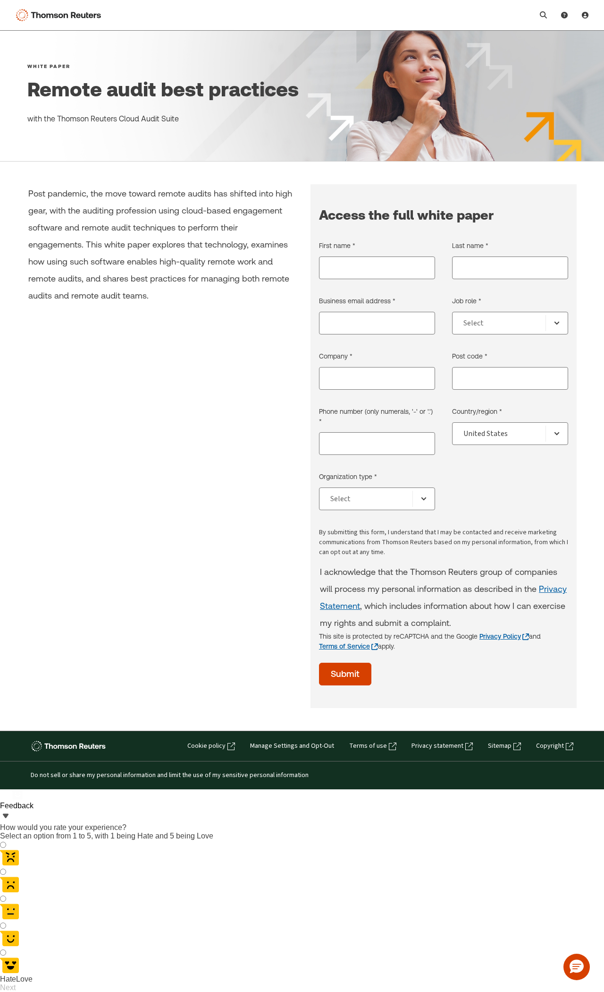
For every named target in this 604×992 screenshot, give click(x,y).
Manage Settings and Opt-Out (292, 746)
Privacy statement (437, 746)
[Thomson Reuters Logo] (60, 15)
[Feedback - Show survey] (5, 816)
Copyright (550, 746)
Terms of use (368, 746)
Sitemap (500, 746)
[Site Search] (543, 15)
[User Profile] (585, 15)
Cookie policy (206, 746)
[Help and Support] (564, 15)
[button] (576, 967)
